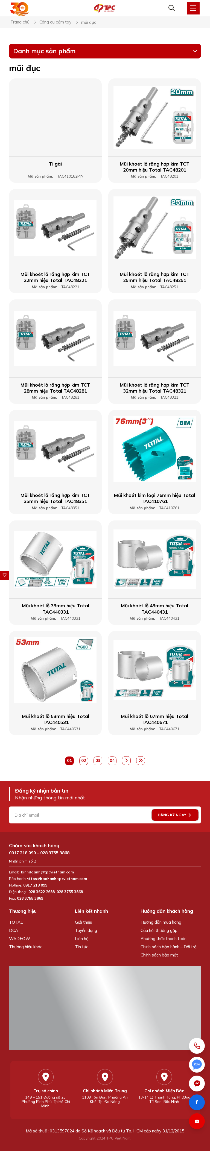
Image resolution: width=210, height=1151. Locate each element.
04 (112, 760)
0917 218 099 (22, 852)
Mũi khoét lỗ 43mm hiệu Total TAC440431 (154, 608)
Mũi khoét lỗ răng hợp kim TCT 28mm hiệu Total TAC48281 (55, 388)
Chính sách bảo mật (159, 955)
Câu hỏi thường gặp (159, 930)
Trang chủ (20, 22)
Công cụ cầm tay (55, 22)
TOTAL (16, 922)
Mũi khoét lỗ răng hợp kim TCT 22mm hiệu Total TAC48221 (55, 277)
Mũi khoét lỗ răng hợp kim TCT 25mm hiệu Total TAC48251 (154, 277)
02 (83, 760)
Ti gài (55, 164)
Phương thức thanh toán (163, 938)
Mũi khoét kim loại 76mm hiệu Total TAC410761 (154, 498)
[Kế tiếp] (126, 760)
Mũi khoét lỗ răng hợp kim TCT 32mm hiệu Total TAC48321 (154, 388)
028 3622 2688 (41, 892)
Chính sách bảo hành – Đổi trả (169, 946)
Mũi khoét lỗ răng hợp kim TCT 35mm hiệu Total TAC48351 (55, 498)
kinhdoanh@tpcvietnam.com (47, 872)
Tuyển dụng (86, 930)
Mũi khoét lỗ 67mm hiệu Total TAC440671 (154, 719)
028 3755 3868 (54, 852)
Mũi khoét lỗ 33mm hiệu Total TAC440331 (55, 608)
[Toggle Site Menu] (193, 8)
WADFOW (19, 938)
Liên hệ (81, 938)
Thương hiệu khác (25, 946)
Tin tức (81, 946)
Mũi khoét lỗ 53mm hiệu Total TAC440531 (55, 719)
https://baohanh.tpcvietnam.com (57, 878)
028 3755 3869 (30, 898)
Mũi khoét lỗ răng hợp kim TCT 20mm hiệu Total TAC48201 (154, 167)
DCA (13, 930)
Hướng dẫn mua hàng (161, 922)
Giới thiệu (83, 922)
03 (97, 760)
